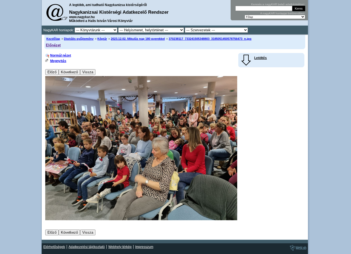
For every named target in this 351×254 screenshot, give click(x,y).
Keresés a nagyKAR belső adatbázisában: (278, 4)
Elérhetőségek (54, 247)
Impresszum (144, 247)
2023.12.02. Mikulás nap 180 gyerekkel (138, 38)
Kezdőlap (53, 38)
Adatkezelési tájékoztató (87, 247)
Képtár (102, 38)
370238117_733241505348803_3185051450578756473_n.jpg (210, 38)
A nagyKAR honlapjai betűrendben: (282, 13)
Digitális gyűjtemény (79, 38)
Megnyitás (58, 61)
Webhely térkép (120, 247)
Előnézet (53, 45)
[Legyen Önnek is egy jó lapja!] (297, 250)
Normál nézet (60, 55)
